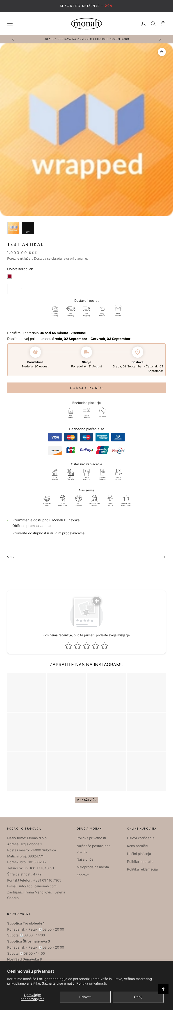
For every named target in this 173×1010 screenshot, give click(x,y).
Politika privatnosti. (91, 983)
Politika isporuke (140, 861)
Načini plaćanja (139, 854)
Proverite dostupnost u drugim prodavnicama (48, 533)
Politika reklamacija (142, 869)
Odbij (138, 997)
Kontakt (83, 875)
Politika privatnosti (91, 838)
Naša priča (85, 859)
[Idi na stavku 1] (13, 228)
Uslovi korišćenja (140, 838)
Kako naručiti (137, 846)
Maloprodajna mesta (93, 867)
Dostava (40, 258)
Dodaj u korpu (86, 388)
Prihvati (85, 997)
